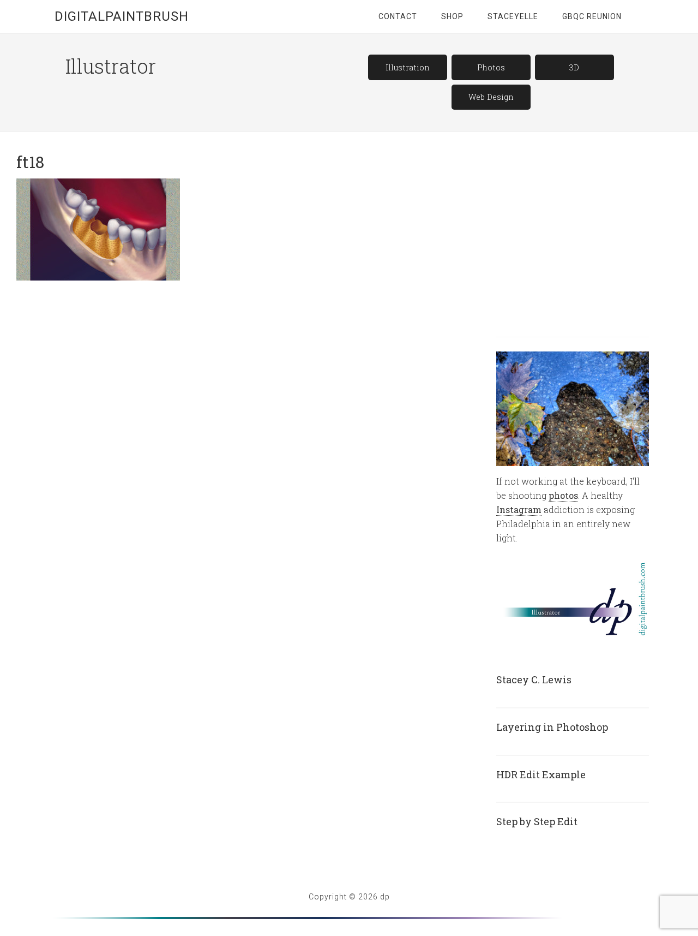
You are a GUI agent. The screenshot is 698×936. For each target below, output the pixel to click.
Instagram (518, 509)
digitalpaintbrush (122, 16)
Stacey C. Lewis (533, 679)
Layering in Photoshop (552, 727)
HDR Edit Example (541, 774)
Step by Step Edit (536, 821)
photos (563, 495)
